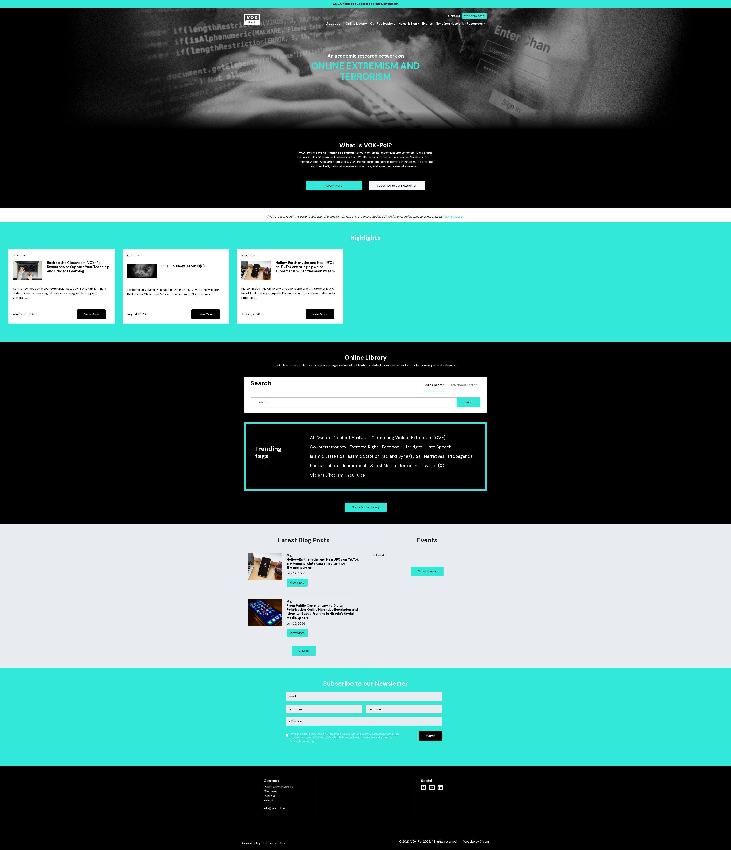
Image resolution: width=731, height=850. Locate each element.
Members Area (474, 16)
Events (427, 24)
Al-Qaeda (320, 437)
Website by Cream (476, 842)
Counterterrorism (328, 447)
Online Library (356, 24)
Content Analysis (351, 437)
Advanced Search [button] (464, 385)
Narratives (434, 456)
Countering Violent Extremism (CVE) (408, 437)
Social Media (383, 465)
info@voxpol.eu (453, 217)
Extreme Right (364, 447)
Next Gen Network (450, 24)
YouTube (356, 475)
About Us (333, 24)
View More (91, 314)
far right (414, 447)
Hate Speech (439, 447)
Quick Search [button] (434, 385)
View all (304, 651)
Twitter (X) (433, 465)
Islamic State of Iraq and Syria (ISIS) (384, 456)
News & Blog (407, 24)
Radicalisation (324, 465)
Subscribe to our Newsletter (397, 186)
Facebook (392, 447)
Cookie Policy (251, 843)
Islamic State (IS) (327, 456)
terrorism (409, 465)
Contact (454, 16)
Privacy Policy (275, 843)
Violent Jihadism (326, 475)
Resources (475, 24)
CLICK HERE (341, 4)
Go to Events (427, 571)
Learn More (334, 186)
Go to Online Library (366, 507)
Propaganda (460, 456)
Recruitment (354, 465)
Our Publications (382, 24)
